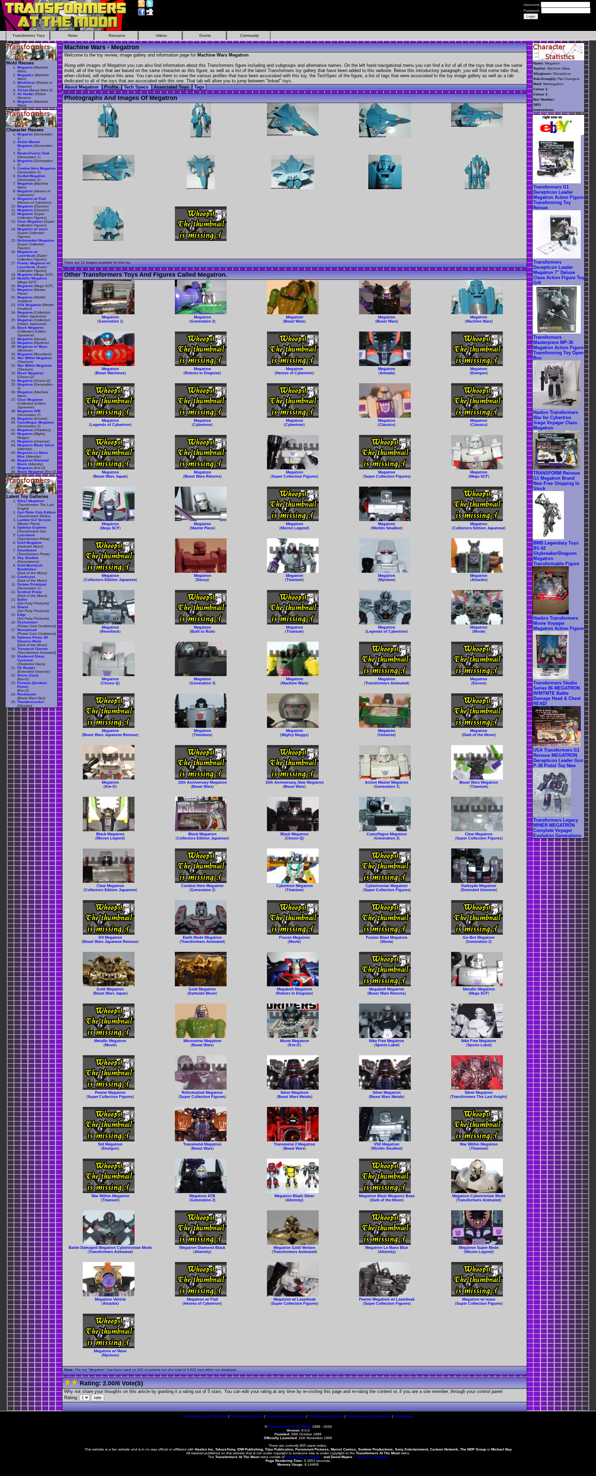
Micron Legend (294, 528)
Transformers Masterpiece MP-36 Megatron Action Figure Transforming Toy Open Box (558, 347)
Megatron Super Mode (479, 1247)
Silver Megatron (294, 1092)
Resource (117, 35)
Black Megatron (110, 834)
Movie (479, 631)
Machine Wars (478, 321)
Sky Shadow (27, 558)
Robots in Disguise (202, 373)
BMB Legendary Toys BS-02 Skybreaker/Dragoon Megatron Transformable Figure (556, 553)
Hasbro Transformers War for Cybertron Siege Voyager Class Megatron (555, 420)
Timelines (202, 735)
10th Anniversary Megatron (202, 782)
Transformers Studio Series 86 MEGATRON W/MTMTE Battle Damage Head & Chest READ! (556, 693)
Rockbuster (27, 694)
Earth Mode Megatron (202, 937)
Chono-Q (110, 683)
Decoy (202, 580)
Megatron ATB (202, 1196)
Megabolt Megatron (294, 989)
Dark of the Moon (479, 735)
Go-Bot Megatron (479, 937)
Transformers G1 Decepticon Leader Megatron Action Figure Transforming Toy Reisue (558, 197)
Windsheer (26, 82)
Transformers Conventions (369, 1416)
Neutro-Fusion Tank (33, 153)
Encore (479, 683)
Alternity (294, 1200)
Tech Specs (137, 87)
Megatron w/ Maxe (110, 1351)
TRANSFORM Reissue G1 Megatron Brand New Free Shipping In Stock (556, 480)
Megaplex (25, 75)
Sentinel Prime (29, 592)
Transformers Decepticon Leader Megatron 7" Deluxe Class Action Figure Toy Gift (558, 272)
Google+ (315, 1457)
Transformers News (246, 1416)
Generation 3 (202, 683)
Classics (386, 425)
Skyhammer (27, 622)
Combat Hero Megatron (202, 886)
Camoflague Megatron (387, 834)
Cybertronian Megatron (387, 886)
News (73, 35)
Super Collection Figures (294, 476)
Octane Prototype (32, 584)
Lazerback (26, 535)
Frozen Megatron (294, 937)
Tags (199, 87)
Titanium (294, 580)
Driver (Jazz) (27, 675)
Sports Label (386, 1045)
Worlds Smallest (386, 528)
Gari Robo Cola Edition (36, 512)
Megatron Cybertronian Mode (478, 1196)
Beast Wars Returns (202, 476)
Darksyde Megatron (478, 886)
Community (249, 35)
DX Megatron (110, 937)
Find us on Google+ (372, 1457)
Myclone (386, 580)
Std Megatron (110, 1144)
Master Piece (202, 528)
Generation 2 (202, 321)
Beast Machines (110, 373)
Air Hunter (25, 94)
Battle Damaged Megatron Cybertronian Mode (110, 1247)
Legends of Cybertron (110, 425)
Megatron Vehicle (110, 1299)
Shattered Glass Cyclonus (30, 658)
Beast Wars (294, 321)
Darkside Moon (202, 993)
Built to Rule (202, 631)
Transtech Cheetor (32, 649)
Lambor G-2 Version (34, 520)
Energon (479, 373)
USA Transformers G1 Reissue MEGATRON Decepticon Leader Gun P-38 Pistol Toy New (558, 757)
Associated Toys (172, 87)
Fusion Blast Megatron (386, 937)
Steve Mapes (296, 1457)
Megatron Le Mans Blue (386, 1247)
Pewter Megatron (110, 1092)
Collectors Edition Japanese (478, 528)
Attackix (478, 580)
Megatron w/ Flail (202, 1299)
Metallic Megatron (479, 989)
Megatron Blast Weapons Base (387, 1196)
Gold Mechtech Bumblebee (29, 567)
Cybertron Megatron (294, 886)
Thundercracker (30, 702)
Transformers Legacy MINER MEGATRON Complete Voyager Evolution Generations (557, 827)
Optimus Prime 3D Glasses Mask (32, 639)
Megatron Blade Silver (294, 1196)
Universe (387, 735)
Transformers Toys (28, 35)
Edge (21, 615)
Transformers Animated (386, 683)
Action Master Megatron (386, 782)
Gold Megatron (110, 989)
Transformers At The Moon (205, 1416)
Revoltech (110, 631)
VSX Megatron (386, 1144)
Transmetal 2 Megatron (294, 1144)
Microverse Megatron (202, 1041)
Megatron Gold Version (294, 1247)
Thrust (22, 90)
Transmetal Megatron (202, 1144)
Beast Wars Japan (110, 476)
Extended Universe (479, 890)
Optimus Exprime (32, 527)
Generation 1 (110, 321)
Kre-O (110, 786)
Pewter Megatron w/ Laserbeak (387, 1299)
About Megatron (82, 87)
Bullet (22, 599)
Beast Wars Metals (294, 1097)
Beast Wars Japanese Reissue (110, 735)
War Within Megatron (479, 1144)
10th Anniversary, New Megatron (294, 782)
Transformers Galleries (285, 1416)
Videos (161, 35)
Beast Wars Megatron (478, 782)
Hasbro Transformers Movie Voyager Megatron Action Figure (558, 623)
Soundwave (27, 550)
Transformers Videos (326, 1416)
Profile (112, 87)
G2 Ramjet (26, 668)
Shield (22, 607)
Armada (387, 373)
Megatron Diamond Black (202, 1247)
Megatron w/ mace (478, 1299)
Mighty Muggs (294, 735)
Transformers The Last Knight (478, 1097)
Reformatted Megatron (202, 1092)
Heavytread (27, 630)
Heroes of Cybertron (294, 373)
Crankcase (26, 577)
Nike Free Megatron (386, 1041)
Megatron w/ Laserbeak (295, 1299)
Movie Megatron (294, 1041)
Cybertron (202, 425)
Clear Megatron (479, 834)
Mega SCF (479, 476)
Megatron (110, 317)
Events (205, 35)
